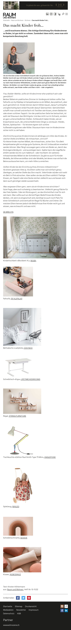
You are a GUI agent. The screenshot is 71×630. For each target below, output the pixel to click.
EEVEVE (23, 538)
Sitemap (18, 606)
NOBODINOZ (15, 574)
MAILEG (15, 506)
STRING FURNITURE (17, 416)
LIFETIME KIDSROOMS (30, 379)
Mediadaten (8, 610)
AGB (19, 613)
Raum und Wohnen (15, 589)
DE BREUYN (8, 212)
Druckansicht (31, 606)
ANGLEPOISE (50, 457)
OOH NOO (28, 348)
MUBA (33, 261)
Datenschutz (8, 613)
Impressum (34, 610)
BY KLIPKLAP (16, 299)
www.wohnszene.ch (11, 625)
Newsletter (21, 610)
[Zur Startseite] (9, 15)
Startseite (7, 606)
